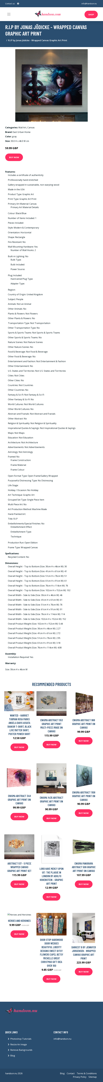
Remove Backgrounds (21, 1049)
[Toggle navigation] (8, 14)
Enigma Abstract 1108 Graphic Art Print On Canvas (83, 796)
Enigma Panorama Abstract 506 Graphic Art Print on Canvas (84, 867)
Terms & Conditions (87, 1073)
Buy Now (14, 157)
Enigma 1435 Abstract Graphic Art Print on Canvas (51, 801)
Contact (71, 1073)
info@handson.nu (89, 3)
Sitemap (93, 1076)
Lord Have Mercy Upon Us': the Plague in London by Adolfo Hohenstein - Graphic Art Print (52, 876)
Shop (91, 14)
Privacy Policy (79, 1076)
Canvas (31, 127)
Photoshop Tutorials (20, 1038)
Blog (12, 1055)
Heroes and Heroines (19, 920)
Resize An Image (18, 1044)
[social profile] (18, 3)
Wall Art (22, 127)
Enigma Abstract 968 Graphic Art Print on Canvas (83, 723)
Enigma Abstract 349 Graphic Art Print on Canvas (19, 799)
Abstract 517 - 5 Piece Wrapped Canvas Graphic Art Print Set (19, 867)
